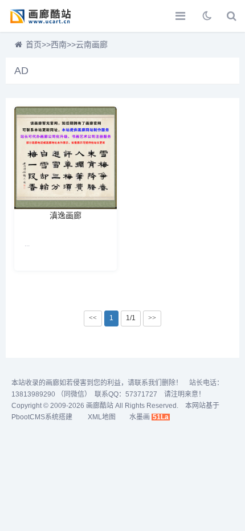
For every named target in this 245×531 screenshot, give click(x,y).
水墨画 (139, 417)
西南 (59, 44)
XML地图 (102, 417)
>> (152, 318)
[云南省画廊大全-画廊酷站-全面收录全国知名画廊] (48, 16)
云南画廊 (92, 44)
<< (93, 318)
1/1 (131, 318)
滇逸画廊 (65, 214)
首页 (34, 44)
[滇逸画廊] (65, 158)
